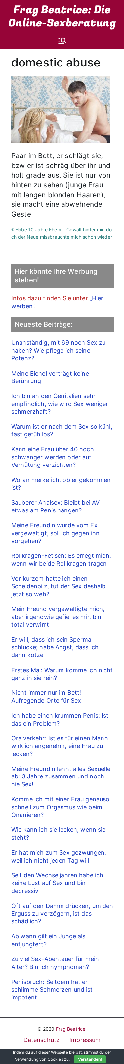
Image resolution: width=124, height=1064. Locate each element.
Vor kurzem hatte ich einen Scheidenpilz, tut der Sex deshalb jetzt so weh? (58, 586)
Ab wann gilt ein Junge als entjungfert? (48, 940)
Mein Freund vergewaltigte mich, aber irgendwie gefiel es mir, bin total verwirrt (57, 616)
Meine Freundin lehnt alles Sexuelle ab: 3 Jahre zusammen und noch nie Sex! (60, 776)
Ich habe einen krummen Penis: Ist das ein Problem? (60, 719)
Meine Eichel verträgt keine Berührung (50, 377)
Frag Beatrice (71, 1029)
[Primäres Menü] (62, 40)
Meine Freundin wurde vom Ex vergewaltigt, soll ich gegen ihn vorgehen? (55, 533)
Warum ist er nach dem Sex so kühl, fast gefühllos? (61, 430)
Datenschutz (41, 1039)
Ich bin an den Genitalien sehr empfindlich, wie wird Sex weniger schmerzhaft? (59, 403)
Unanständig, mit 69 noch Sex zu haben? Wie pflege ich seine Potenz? (58, 350)
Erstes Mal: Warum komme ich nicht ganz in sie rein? (62, 674)
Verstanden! (90, 1059)
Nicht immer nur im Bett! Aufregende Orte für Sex (46, 696)
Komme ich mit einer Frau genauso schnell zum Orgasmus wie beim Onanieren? (60, 807)
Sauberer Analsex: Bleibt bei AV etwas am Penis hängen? (55, 506)
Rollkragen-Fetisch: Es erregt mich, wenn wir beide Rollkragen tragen (61, 559)
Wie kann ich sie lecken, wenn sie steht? (58, 833)
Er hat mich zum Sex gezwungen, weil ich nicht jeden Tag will (58, 856)
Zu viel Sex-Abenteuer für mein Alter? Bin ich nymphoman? (55, 962)
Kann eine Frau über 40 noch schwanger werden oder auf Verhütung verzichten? (52, 457)
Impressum (85, 1039)
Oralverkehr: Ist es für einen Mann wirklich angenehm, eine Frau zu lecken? (59, 746)
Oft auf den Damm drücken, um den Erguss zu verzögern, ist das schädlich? (62, 913)
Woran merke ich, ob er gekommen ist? (61, 483)
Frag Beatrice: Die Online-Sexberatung (62, 16)
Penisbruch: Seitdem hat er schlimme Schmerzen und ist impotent (52, 989)
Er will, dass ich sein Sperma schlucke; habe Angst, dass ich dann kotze (55, 647)
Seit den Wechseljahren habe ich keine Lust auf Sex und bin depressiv (57, 883)
